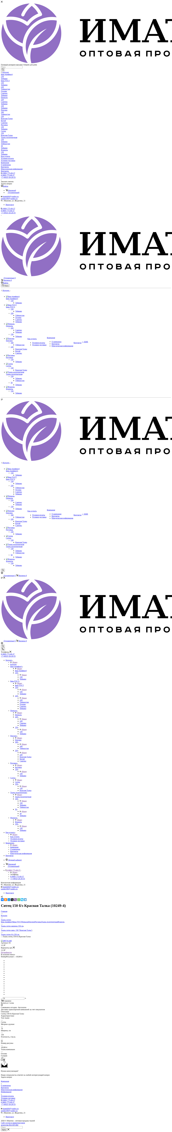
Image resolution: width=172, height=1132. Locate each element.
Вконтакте (10, 205)
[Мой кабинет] (2, 573)
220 (21, 700)
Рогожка (18, 767)
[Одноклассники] (5, 899)
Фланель (18, 822)
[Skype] (22, 899)
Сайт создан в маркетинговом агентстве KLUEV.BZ (13, 1124)
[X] (12, 899)
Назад (15, 662)
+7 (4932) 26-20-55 (8, 177)
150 (21, 677)
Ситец (17, 782)
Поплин (18, 740)
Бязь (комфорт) (21, 671)
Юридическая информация (11, 1090)
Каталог (13, 664)
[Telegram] (25, 899)
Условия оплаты (7, 1096)
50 (21, 814)
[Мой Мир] (8, 899)
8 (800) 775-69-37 (8, 173)
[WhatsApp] (18, 899)
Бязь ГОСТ (19, 685)
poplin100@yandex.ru (9, 199)
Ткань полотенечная (23, 797)
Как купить (14, 837)
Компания (14, 847)
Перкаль (18, 715)
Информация (6, 1092)
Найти (4, 1130)
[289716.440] (6, 941)
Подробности (6, 952)
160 (21, 746)
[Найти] (3, 69)
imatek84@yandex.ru (11, 196)
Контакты (5, 1088)
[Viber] (15, 899)
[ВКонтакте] (2, 899)
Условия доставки (8, 1098)
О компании (6, 1085)
